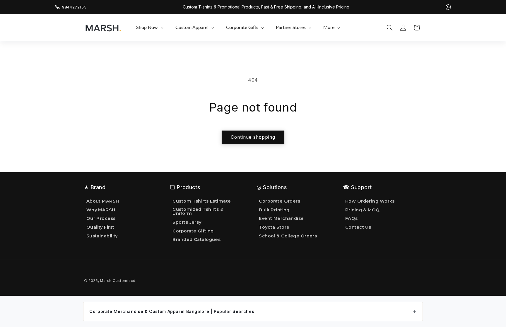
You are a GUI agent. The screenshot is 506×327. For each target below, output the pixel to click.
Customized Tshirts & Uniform (197, 211)
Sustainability (102, 236)
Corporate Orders (279, 201)
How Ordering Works (370, 201)
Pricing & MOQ (362, 210)
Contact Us (358, 227)
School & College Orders (288, 236)
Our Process (101, 218)
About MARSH (102, 201)
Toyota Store (274, 227)
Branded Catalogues (196, 239)
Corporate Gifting (193, 231)
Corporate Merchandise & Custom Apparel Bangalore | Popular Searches (171, 311)
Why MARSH (100, 210)
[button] (389, 27)
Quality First (100, 227)
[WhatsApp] (448, 7)
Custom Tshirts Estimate (201, 201)
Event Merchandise (281, 218)
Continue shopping (253, 137)
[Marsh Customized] (103, 27)
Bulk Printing (274, 210)
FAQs (351, 218)
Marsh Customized (118, 281)
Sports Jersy (186, 222)
